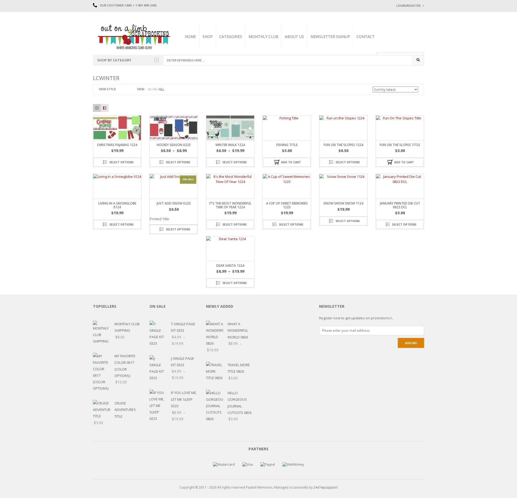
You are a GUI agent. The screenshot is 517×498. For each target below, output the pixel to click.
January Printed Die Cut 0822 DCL (400, 205)
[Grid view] (97, 108)
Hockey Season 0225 (174, 145)
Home (190, 36)
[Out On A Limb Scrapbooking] (133, 36)
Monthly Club (263, 36)
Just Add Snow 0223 (174, 203)
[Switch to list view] (127, 89)
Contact (366, 36)
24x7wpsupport (325, 487)
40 (149, 89)
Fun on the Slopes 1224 (343, 145)
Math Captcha (406, 73)
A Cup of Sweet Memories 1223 (287, 205)
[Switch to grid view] (121, 89)
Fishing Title (287, 145)
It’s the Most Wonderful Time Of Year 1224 (230, 205)
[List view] (105, 108)
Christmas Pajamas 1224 (117, 145)
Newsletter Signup (330, 36)
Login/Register (408, 6)
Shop (207, 36)
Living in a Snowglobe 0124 (117, 205)
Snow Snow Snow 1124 (343, 203)
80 (155, 89)
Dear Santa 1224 (230, 265)
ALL (161, 89)
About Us (294, 36)
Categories (230, 36)
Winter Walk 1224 (230, 145)
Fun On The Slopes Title (400, 145)
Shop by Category (114, 60)
